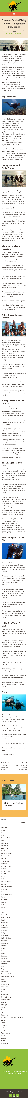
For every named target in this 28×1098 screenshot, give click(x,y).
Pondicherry (5, 994)
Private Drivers (6, 997)
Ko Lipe (3, 933)
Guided (3, 884)
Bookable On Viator (8, 754)
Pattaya (3, 982)
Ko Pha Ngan (5, 935)
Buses (3, 835)
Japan (3, 910)
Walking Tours (5, 1043)
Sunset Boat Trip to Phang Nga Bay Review (21, 766)
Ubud (3, 1036)
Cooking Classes (6, 853)
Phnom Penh (5, 984)
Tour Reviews (17, 33)
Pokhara (3, 992)
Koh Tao (4, 946)
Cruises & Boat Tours (8, 856)
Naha (2, 966)
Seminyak (4, 1005)
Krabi (3, 948)
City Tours (4, 848)
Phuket (3, 989)
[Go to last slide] (4, 797)
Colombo (4, 851)
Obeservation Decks (8, 976)
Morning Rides (6, 961)
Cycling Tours (5, 861)
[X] (14, 1095)
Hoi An (3, 897)
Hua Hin (3, 902)
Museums (4, 964)
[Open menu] (14, 14)
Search (3, 820)
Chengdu (4, 840)
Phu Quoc (4, 987)
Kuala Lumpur (5, 951)
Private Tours (5, 1000)
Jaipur (3, 907)
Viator (3, 1041)
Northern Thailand (7, 974)
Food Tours (5, 874)
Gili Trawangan (6, 881)
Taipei (3, 1023)
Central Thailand (6, 838)
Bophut (3, 833)
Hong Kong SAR (6, 899)
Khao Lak (4, 925)
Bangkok (4, 828)
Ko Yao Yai (4, 941)
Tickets (3, 1028)
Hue (2, 905)
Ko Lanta (4, 930)
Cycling (3, 858)
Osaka (3, 979)
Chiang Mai (4, 843)
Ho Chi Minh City (6, 894)
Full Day (3, 876)
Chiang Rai (4, 846)
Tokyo (3, 1030)
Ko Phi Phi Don (6, 938)
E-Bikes (3, 869)
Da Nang (4, 864)
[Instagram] (17, 1095)
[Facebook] (10, 1095)
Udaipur (3, 1038)
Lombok (4, 956)
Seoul (3, 1007)
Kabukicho (4, 915)
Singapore (4, 1015)
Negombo (4, 969)
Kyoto (3, 953)
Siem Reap (4, 1012)
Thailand (4, 1025)
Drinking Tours (6, 866)
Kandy (3, 920)
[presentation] (14, 792)
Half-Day (4, 889)
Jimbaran (4, 912)
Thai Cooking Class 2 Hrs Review (5, 766)
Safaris (3, 1002)
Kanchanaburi (5, 917)
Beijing (3, 830)
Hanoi (3, 892)
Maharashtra (5, 958)
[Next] (24, 797)
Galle (3, 879)
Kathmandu (5, 923)
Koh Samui (4, 943)
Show (3, 1010)
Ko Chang (9, 33)
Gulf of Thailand (6, 887)
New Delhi (4, 971)
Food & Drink (5, 871)
